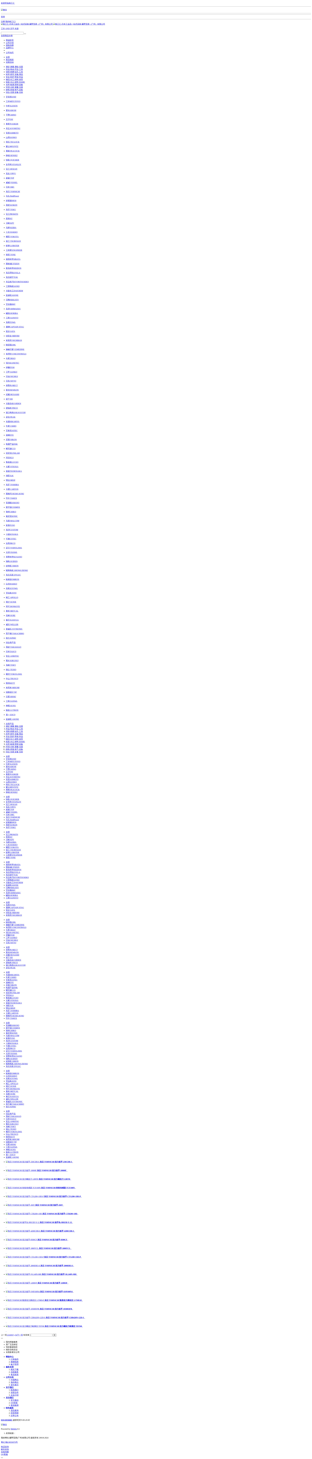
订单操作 (15, 1359)
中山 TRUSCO (12, 1134)
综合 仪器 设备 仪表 (14, 92)
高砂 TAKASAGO (13, 1116)
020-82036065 (6, 1420)
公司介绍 (10, 43)
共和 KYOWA (12, 1078)
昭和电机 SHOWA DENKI (17, 1064)
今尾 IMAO (10, 930)
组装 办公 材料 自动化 (15, 82)
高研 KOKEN (11, 825)
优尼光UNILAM (13, 993)
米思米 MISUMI (12, 1139)
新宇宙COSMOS (13, 1028)
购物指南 (15, 1362)
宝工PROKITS (12, 834)
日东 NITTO (11, 943)
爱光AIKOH (11, 767)
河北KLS (10, 995)
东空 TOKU (11, 827)
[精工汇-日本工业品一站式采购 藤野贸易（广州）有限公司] (53, 24)
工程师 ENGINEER (14, 855)
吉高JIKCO (10, 1048)
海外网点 (15, 1382)
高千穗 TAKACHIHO (15, 1104)
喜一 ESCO (10, 1155)
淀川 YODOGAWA (14, 1051)
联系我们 (15, 1390)
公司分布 (10, 1377)
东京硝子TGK (12, 875)
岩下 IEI (9, 957)
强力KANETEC (12, 932)
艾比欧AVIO (11, 1081)
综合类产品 (11, 1114)
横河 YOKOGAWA (14, 1132)
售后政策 (15, 1375)
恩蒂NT (9, 837)
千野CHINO (11, 769)
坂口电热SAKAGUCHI (15, 965)
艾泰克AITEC (12, 980)
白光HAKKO (11, 1076)
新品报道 (10, 60)
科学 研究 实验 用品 (14, 74)
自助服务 (15, 1372)
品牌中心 (10, 48)
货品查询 (15, 1410)
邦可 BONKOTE (13, 1089)
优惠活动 (10, 62)
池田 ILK (10, 1005)
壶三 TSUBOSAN (13, 850)
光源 (17, 29)
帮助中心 (10, 1357)
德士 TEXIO (11, 1129)
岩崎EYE (10, 982)
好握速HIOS (11, 822)
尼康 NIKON (11, 985)
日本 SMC (10, 815)
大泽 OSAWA (11, 1054)
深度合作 (15, 1392)
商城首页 (10, 40)
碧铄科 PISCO (12, 963)
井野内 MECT (12, 950)
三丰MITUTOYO (13, 761)
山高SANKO (11, 782)
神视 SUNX (11, 1150)
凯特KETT (10, 1137)
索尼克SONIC (12, 1033)
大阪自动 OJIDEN (13, 960)
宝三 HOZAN (11, 804)
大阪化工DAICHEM (14, 882)
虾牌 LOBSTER (12, 852)
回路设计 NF (11, 1142)
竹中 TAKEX (11, 1018)
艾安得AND (11, 759)
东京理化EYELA (13, 872)
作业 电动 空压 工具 (14, 69)
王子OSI (9, 772)
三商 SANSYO (12, 898)
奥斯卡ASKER (12, 774)
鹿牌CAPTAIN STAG (15, 907)
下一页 (20, 1335)
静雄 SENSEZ (12, 792)
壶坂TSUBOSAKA (14, 1003)
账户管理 (15, 1364)
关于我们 (10, 1387)
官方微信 (15, 1400)
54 (16, 1335)
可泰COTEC (11, 1046)
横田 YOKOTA (12, 847)
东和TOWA (10, 905)
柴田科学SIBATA (13, 865)
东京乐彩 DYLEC (13, 1066)
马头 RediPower (12, 820)
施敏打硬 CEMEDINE (15, 925)
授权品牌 (10, 45)
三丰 (3, 29)
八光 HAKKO (12, 845)
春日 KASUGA (12, 1096)
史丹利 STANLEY (13, 802)
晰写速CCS (10, 990)
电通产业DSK (12, 988)
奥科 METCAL (12, 1091)
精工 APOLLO (12, 1084)
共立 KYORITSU (13, 777)
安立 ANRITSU (12, 1121)
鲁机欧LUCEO (12, 998)
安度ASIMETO (12, 779)
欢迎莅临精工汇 (8, 3)
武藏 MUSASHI (12, 955)
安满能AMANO (12, 1025)
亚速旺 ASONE (12, 1157)
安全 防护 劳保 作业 (14, 77)
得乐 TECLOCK (13, 784)
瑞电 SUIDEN (12, 1059)
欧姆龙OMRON (12, 1073)
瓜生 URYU (11, 807)
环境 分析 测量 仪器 (14, 87)
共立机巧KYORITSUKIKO (17, 877)
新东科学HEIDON (13, 870)
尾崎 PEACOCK (13, 790)
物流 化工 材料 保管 (14, 79)
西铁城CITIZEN (12, 867)
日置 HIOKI (11, 1144)
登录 (3, 17)
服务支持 (10, 1367)
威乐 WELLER (12, 1099)
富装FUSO (10, 1038)
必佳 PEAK (10, 968)
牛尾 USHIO (11, 977)
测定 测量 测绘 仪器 (14, 67)
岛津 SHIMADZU (13, 893)
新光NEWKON (12, 952)
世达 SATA (10, 910)
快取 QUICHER (12, 799)
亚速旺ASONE (12, 885)
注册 (3, 21)
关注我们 (10, 1398)
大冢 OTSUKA (12, 1000)
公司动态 (10, 53)
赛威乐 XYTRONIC (14, 1102)
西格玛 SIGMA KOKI (15, 1016)
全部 (8, 57)
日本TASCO (11, 1119)
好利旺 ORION (12, 1061)
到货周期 (15, 1413)
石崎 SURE (10, 1094)
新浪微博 (15, 1405)
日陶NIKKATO (12, 888)
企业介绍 (15, 1395)
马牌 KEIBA (11, 842)
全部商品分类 (7, 36)
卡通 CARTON (12, 1013)
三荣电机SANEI (13, 880)
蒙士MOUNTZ (12, 787)
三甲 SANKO (11, 938)
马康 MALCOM (12, 1036)
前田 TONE (11, 858)
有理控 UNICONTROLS (16, 927)
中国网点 (15, 1380)
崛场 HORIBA (12, 895)
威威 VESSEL (12, 812)
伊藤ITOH (10, 935)
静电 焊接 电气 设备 (14, 90)
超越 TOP (10, 809)
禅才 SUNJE (11, 1086)
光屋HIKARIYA (12, 975)
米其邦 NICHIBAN (14, 915)
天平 (12, 29)
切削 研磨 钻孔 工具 (14, 72)
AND (7, 29)
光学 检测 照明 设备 (14, 85)
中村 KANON (12, 764)
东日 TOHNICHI (13, 817)
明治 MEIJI (10, 1008)
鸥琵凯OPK (11, 922)
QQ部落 (14, 1403)
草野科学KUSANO (14, 1056)
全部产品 (10, 724)
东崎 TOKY (11, 1127)
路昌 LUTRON (12, 1152)
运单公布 (15, 1416)
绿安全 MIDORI (12, 913)
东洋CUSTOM (12, 1041)
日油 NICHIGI (12, 940)
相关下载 (15, 1369)
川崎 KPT (10, 840)
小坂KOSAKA (12, 1043)
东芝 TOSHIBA (12, 1011)
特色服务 (10, 1408)
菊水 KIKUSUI (12, 1124)
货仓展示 (15, 1385)
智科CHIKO (11, 1030)
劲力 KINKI (11, 1107)
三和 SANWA (11, 1147)
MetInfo (14, 1429)
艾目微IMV (10, 890)
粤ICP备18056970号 (9, 1442)
